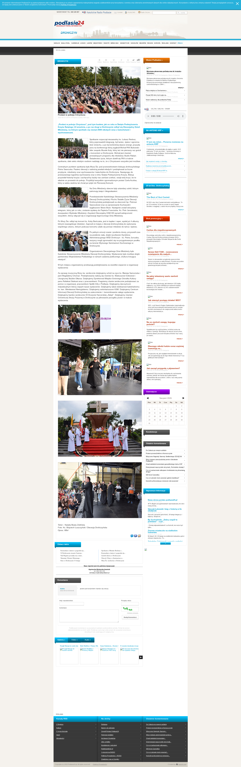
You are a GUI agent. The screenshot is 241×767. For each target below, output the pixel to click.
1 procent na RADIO (108, 752)
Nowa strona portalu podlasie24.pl (162, 500)
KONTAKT (173, 43)
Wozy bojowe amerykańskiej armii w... (159, 735)
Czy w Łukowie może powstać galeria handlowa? (162, 478)
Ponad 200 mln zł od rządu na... (156, 95)
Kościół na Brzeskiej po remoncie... (158, 756)
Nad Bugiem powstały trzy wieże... (72, 555)
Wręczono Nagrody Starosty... (156, 731)
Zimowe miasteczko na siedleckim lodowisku (163, 531)
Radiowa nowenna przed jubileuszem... (159, 166)
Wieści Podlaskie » (154, 60)
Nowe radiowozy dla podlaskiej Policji (158, 100)
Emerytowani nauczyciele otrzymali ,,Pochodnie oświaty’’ (165, 467)
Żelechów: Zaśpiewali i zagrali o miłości (165, 541)
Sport (58, 735)
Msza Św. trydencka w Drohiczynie (112, 560)
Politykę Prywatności (68, 5)
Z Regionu (59, 724)
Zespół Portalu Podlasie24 (110, 731)
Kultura (58, 728)
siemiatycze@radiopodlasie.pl (99, 573)
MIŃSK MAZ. (115, 43)
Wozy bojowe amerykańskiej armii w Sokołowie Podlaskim (162, 460)
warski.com (182, 764)
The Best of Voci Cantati (158, 197)
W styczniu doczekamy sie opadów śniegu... (133, 646)
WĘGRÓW (142, 43)
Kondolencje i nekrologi (109, 745)
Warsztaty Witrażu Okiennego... (71, 558)
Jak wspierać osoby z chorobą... (157, 161)
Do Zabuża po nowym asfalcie (156, 450)
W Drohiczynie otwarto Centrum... (72, 553)
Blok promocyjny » (154, 219)
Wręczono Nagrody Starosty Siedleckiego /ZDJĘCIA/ (164, 456)
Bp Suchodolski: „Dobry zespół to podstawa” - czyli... (162, 521)
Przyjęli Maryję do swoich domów (70, 646)
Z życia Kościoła (62, 731)
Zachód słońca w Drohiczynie (111, 555)
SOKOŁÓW (134, 43)
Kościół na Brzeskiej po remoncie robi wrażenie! (162, 481)
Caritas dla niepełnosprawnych (161, 230)
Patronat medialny (107, 735)
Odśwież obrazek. (132, 613)
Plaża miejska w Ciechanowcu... (157, 90)
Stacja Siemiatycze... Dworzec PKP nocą (112, 646)
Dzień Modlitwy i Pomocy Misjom (90, 646)
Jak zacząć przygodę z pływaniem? (163, 368)
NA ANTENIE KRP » (154, 130)
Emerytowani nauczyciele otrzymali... (158, 742)
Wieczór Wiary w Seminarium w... (112, 558)
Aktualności (60, 738)
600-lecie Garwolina (152, 475)
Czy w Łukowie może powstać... (157, 752)
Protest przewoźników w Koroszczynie (159, 453)
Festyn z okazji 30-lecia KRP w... (157, 170)
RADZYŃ (106, 43)
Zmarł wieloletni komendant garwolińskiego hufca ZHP (164, 464)
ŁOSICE (83, 43)
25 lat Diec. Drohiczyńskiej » (158, 186)
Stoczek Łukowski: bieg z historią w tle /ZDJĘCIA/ (165, 510)
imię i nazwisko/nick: (66, 600)
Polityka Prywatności (100, 764)
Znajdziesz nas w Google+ (110, 759)
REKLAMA (165, 43)
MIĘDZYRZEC (97, 43)
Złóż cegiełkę (105, 742)
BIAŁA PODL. (65, 43)
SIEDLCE (57, 43)
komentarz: (63, 608)
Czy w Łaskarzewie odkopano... (157, 745)
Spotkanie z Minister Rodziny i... (112, 550)
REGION (150, 43)
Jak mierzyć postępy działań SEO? (164, 300)
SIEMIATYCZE (124, 43)
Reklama (104, 724)
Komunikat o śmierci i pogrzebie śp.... (73, 550)
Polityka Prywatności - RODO (111, 756)
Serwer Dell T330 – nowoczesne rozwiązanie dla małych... (163, 253)
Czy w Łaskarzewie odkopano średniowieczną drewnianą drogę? (165, 471)
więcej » (181, 87)
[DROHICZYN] (69, 32)
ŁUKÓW (89, 43)
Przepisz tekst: (126, 600)
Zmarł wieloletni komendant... (156, 738)
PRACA (180, 43)
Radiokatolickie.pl (107, 749)
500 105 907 (75, 12)
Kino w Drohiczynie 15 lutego (70, 560)
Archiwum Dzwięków (108, 738)
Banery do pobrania (108, 728)
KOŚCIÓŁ (157, 43)
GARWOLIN (75, 43)
